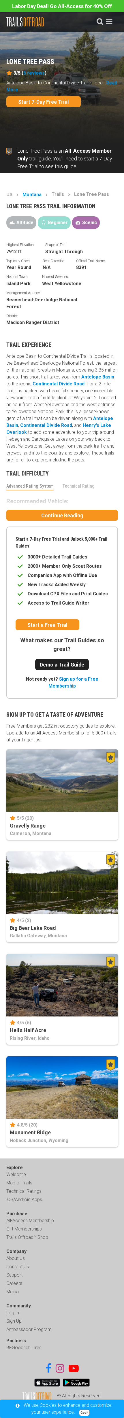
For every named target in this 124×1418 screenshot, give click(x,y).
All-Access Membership (30, 1220)
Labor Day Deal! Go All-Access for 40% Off (62, 6)
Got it (84, 1413)
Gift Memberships (24, 1229)
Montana (32, 194)
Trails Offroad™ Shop (27, 1237)
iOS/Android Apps (24, 1199)
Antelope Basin (97, 377)
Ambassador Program (29, 1329)
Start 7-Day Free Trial (43, 102)
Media (12, 1291)
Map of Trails (19, 1183)
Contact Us (17, 1266)
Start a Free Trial (47, 625)
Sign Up (14, 1321)
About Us (15, 1258)
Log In (12, 1312)
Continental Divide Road (58, 384)
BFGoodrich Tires (24, 1347)
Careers (14, 1283)
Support (14, 1275)
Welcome (16, 1174)
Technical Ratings (24, 1191)
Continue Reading (62, 515)
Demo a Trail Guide (62, 665)
